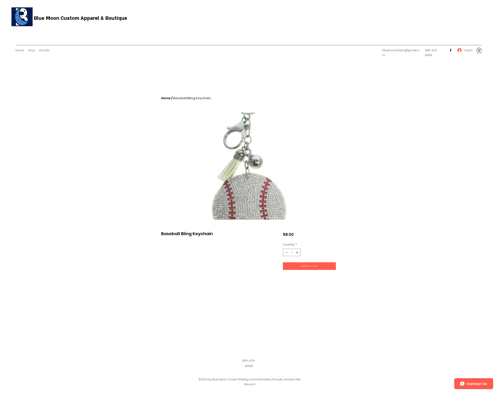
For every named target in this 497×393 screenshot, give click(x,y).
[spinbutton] (291, 252)
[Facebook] (451, 50)
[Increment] (297, 252)
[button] (479, 50)
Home (166, 98)
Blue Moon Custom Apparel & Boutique (80, 18)
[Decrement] (286, 252)
